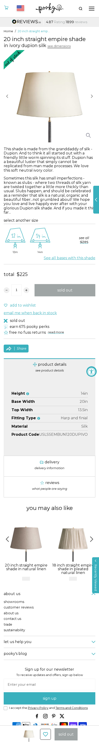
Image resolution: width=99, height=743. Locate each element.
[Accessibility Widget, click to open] (91, 371)
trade (8, 625)
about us (11, 613)
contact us (12, 619)
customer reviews (19, 607)
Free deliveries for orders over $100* (49, 22)
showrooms (14, 602)
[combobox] (20, 8)
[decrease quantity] (6, 290)
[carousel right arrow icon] (91, 96)
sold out (65, 290)
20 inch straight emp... (34, 31)
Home (8, 31)
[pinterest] (53, 716)
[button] (95, 575)
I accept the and (48, 708)
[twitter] (62, 716)
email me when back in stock (30, 313)
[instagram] (45, 716)
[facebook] (37, 716)
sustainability (14, 630)
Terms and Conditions (71, 708)
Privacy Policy (38, 708)
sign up (49, 698)
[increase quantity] (26, 290)
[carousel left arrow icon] (7, 96)
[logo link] (50, 8)
